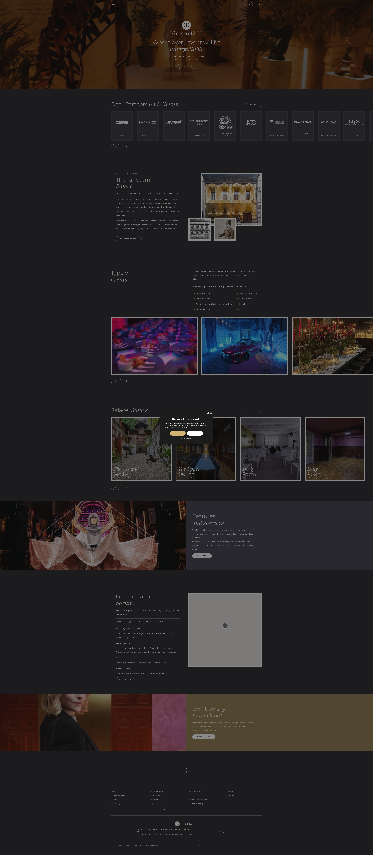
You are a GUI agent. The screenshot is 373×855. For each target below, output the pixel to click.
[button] (186, 438)
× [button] (211, 413)
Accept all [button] (178, 433)
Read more (185, 427)
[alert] (186, 427)
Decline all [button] (195, 433)
